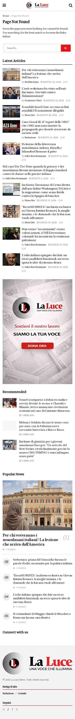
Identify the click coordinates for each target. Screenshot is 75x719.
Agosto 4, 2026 (39, 178)
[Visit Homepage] (37, 5)
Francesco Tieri (33, 100)
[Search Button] (70, 5)
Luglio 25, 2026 (59, 267)
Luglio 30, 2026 (48, 222)
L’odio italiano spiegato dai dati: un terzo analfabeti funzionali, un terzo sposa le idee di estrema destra (45, 258)
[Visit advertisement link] (37, 331)
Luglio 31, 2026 (47, 200)
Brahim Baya (32, 82)
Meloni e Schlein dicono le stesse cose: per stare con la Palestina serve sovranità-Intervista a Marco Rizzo (44, 426)
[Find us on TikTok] (8, 709)
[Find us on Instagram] (4, 709)
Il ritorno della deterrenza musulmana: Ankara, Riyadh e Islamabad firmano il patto (42, 147)
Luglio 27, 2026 (59, 244)
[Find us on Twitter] (17, 709)
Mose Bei (30, 115)
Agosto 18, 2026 (48, 115)
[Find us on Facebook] (12, 709)
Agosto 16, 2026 (49, 137)
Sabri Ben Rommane (35, 156)
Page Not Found (20, 16)
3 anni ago (27, 434)
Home (6, 16)
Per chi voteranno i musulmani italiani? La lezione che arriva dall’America (42, 73)
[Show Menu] (4, 5)
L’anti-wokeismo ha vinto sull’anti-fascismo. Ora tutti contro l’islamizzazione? (44, 92)
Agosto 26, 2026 (51, 82)
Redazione (30, 137)
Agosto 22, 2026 (54, 100)
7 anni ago (27, 415)
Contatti (22, 693)
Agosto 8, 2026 (59, 156)
